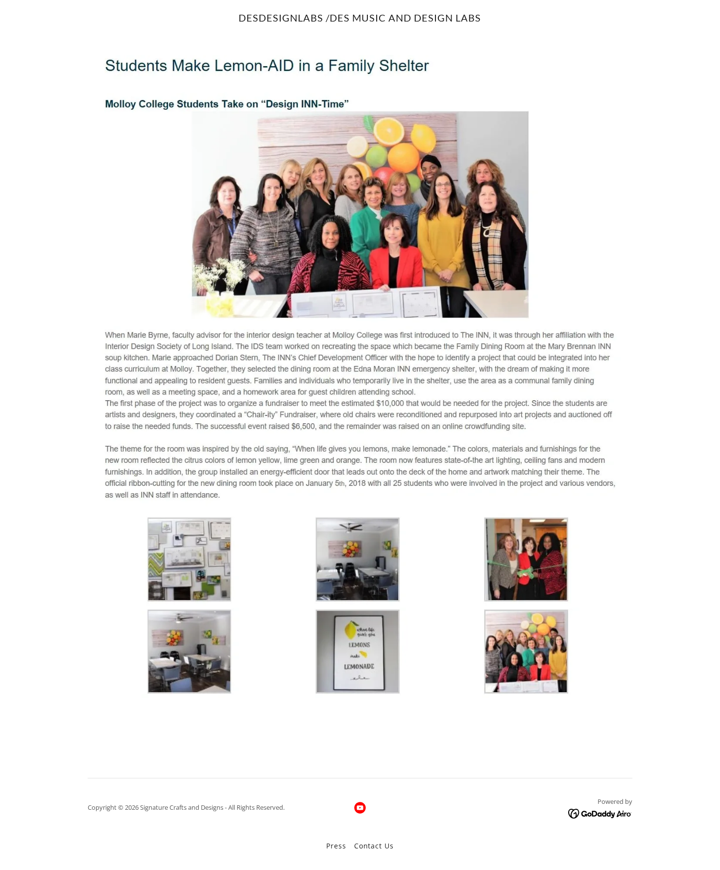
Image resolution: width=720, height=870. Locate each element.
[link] (360, 19)
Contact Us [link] (374, 845)
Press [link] (336, 845)
